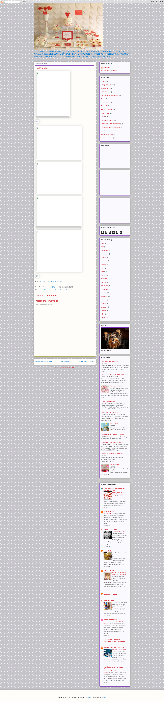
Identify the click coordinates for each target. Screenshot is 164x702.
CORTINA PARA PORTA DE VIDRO (112, 442)
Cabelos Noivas (106, 88)
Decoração (104, 92)
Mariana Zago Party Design (51, 281)
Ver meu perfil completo (109, 70)
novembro (104, 254)
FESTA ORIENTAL (115, 465)
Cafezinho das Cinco (110, 529)
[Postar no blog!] (66, 287)
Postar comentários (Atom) (67, 367)
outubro (103, 257)
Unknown (106, 67)
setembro (104, 261)
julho (102, 243)
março (103, 275)
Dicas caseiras (105, 102)
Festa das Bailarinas (116, 386)
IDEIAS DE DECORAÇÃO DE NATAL (112, 453)
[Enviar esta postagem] (59, 287)
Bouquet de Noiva (107, 85)
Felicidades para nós (118, 531)
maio (102, 268)
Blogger (104, 697)
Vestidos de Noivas (107, 134)
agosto (103, 264)
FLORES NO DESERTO (110, 620)
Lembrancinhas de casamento (110, 127)
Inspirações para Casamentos (64, 290)
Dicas (103, 99)
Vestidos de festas (107, 138)
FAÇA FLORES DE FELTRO (110, 361)
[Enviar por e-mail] (63, 287)
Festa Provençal (109, 600)
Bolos (103, 81)
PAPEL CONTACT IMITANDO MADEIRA (113, 435)
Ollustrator (89, 697)
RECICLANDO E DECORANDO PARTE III (114, 375)
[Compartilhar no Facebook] (70, 287)
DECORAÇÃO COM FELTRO (110, 412)
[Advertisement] (112, 182)
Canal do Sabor (109, 551)
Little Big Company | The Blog (114, 647)
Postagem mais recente (43, 362)
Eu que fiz (104, 106)
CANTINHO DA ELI (109, 571)
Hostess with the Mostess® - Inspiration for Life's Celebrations (115, 640)
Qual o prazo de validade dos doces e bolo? (118, 494)
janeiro (103, 282)
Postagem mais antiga (86, 362)
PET (102, 131)
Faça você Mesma (106, 109)
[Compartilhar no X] (68, 287)
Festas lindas (105, 113)
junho (103, 318)
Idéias (103, 117)
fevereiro (104, 279)
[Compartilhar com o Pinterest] (72, 287)
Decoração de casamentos (109, 95)
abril (102, 247)
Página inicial (65, 362)
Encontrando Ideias (110, 594)
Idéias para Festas (49, 290)
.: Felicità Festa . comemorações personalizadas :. (114, 489)
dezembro (104, 250)
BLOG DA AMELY (109, 512)
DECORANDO (114, 424)
